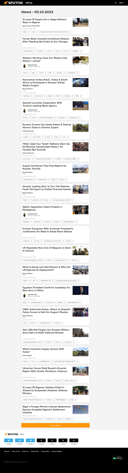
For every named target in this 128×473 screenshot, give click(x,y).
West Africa (50, 419)
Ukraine (48, 137)
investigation (75, 51)
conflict (33, 323)
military (49, 399)
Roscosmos (68, 96)
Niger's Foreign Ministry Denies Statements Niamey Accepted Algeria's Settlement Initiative (46, 409)
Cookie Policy (35, 451)
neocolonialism (71, 72)
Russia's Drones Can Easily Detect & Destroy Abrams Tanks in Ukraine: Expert (46, 126)
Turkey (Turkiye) (39, 96)
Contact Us (25, 451)
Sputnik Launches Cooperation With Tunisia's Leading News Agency (42, 104)
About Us (7, 451)
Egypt (24, 302)
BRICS (77, 96)
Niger (33, 32)
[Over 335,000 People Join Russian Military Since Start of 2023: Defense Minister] (80, 332)
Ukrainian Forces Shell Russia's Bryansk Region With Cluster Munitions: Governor (44, 370)
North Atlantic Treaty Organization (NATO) (65, 361)
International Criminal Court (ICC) (53, 241)
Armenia (37, 241)
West (50, 72)
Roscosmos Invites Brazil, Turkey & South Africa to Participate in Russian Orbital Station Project (44, 82)
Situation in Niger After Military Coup (32, 399)
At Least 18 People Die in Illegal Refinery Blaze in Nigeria (44, 21)
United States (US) (28, 51)
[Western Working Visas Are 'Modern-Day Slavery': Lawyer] (80, 60)
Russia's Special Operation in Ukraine (32, 260)
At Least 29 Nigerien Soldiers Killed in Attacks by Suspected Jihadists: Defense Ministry (44, 390)
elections (60, 302)
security (57, 323)
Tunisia (25, 117)
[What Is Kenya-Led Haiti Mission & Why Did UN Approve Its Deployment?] (80, 269)
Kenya (24, 72)
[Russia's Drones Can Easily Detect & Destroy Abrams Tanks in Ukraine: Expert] (80, 127)
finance (46, 200)
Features (25, 280)
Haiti (34, 280)
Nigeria (25, 32)
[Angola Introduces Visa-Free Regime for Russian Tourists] (80, 168)
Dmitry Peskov (37, 137)
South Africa (36, 200)
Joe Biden (40, 51)
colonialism (59, 72)
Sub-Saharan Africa (28, 179)
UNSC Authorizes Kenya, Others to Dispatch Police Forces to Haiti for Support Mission (46, 311)
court (49, 51)
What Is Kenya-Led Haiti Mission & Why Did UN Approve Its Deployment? (46, 268)
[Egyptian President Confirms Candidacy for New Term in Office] (80, 290)
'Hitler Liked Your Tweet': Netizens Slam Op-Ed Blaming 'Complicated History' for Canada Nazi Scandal (46, 146)
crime (65, 51)
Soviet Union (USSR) (70, 159)
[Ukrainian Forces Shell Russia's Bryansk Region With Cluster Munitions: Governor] (80, 371)
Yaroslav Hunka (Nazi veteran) (43, 159)
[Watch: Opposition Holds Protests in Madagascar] (80, 209)
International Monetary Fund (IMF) (61, 200)
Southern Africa (42, 179)
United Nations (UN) (45, 280)
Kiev (65, 137)
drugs (57, 51)
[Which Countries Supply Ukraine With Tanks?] (80, 351)
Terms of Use (16, 451)
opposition (37, 221)
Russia (50, 96)
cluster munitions (69, 380)
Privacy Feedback (57, 451)
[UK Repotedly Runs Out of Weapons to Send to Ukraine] (80, 250)
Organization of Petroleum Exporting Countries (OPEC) (54, 32)
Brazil (58, 96)
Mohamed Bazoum (61, 399)
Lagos (33, 72)
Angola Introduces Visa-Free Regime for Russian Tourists (44, 167)
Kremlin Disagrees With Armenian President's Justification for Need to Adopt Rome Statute (47, 230)
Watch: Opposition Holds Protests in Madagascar (42, 208)
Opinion (25, 200)
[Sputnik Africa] (14, 5)
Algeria (68, 419)
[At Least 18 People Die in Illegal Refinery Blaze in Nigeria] (80, 22)
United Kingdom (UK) (61, 260)
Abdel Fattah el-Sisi (73, 302)
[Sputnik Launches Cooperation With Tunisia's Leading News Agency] (80, 105)
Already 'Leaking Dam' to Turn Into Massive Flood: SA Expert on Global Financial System (46, 188)
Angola (53, 179)
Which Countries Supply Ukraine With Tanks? (43, 350)
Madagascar (26, 221)
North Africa (50, 302)
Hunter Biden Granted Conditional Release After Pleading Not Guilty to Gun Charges (45, 40)
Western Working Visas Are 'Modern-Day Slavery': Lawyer (44, 59)
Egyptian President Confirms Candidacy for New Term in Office (46, 289)
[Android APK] (117, 458)
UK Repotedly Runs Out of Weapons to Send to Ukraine (46, 249)
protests (47, 221)
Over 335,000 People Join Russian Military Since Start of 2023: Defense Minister (45, 331)
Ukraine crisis (68, 342)
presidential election (69, 221)
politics (56, 221)
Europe (42, 72)
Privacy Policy (45, 451)
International (26, 96)
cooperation (62, 117)
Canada (58, 159)
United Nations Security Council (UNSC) (66, 280)
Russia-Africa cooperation (47, 117)
